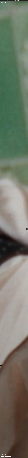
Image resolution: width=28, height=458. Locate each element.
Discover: (8, 0)
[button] (24, 2)
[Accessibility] (1, 365)
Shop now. (19, 0)
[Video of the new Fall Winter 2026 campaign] (14, 229)
